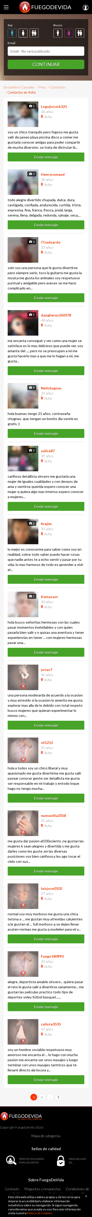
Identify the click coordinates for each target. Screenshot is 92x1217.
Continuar (46, 64)
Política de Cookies (39, 1213)
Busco (57, 25)
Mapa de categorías (46, 1136)
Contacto (12, 1189)
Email (11, 43)
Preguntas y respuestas (42, 1189)
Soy (10, 25)
